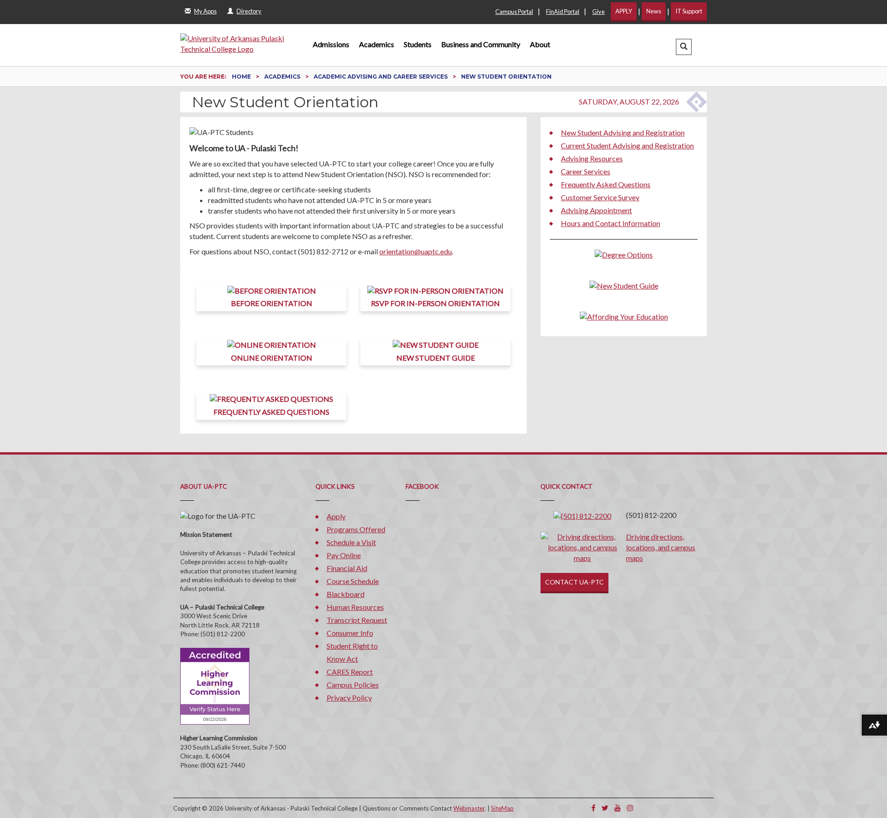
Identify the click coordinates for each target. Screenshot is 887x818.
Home (242, 76)
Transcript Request (357, 619)
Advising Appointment (596, 210)
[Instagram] (630, 807)
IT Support (688, 11)
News (653, 11)
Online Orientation (271, 357)
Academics (376, 44)
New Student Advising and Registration (623, 132)
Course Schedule (353, 581)
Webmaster (469, 808)
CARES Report (350, 671)
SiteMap (502, 808)
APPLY (623, 11)
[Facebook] (593, 807)
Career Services (585, 171)
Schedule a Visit (351, 542)
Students (417, 44)
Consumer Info (350, 632)
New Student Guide (435, 357)
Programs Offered (356, 529)
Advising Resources (592, 158)
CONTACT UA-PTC (574, 582)
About (540, 44)
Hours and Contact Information (610, 223)
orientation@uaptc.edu (415, 251)
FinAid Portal (562, 11)
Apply (336, 516)
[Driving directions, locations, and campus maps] (583, 546)
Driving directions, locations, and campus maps (660, 547)
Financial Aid (347, 568)
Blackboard (346, 594)
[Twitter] (604, 807)
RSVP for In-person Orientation (435, 303)
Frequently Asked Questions (271, 411)
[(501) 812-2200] (582, 514)
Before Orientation (271, 303)
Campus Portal (514, 11)
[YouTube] (617, 807)
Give (598, 11)
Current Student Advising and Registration (627, 145)
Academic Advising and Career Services (381, 76)
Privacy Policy (349, 697)
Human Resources (355, 607)
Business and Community (480, 44)
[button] (684, 47)
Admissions (331, 44)
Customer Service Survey (600, 197)
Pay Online (344, 555)
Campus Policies (353, 684)
